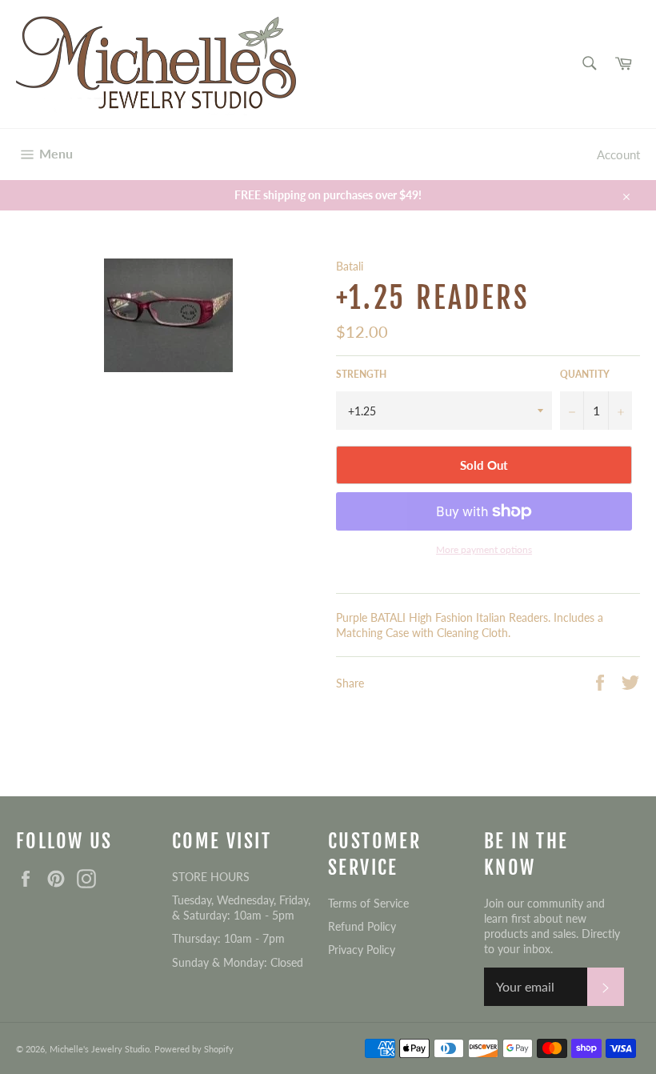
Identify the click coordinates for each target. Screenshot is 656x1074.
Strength (361, 374)
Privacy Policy (361, 949)
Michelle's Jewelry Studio (100, 1049)
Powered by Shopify (194, 1049)
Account (618, 154)
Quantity (585, 374)
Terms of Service (368, 903)
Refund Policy (362, 926)
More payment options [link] (484, 549)
